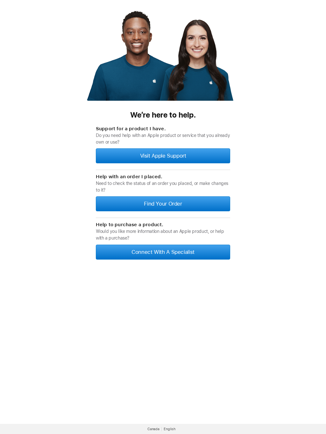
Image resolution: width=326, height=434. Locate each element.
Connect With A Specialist (163, 252)
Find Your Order (163, 203)
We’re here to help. (163, 114)
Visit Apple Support (163, 156)
